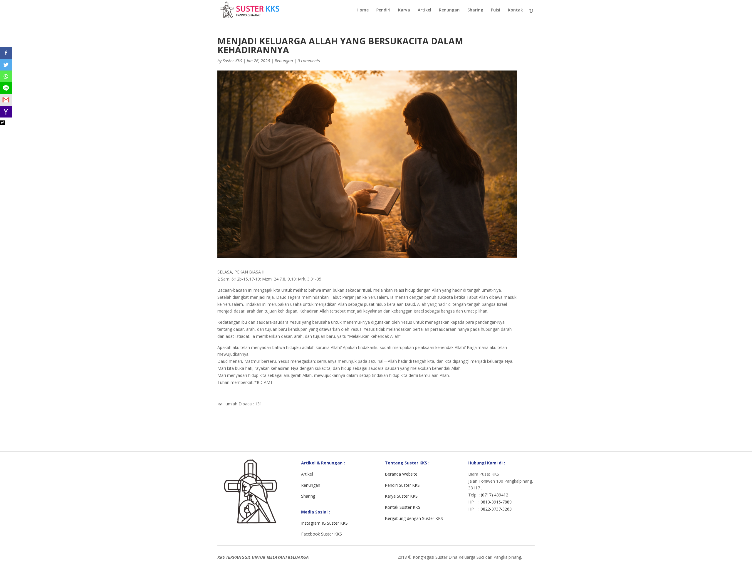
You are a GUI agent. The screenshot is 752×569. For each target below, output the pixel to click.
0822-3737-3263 (496, 509)
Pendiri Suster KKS (402, 485)
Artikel (424, 10)
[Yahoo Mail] (6, 112)
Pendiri (383, 10)
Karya (404, 10)
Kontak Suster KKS (402, 507)
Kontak (515, 10)
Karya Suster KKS (401, 496)
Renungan (449, 10)
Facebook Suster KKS (321, 534)
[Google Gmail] (6, 100)
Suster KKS (232, 60)
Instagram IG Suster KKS (324, 523)
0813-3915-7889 (496, 502)
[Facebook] (6, 53)
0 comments (309, 60)
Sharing (475, 10)
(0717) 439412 (494, 495)
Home (363, 10)
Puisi (495, 10)
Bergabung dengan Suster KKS (414, 518)
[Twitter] (6, 65)
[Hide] (2, 122)
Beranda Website (401, 474)
